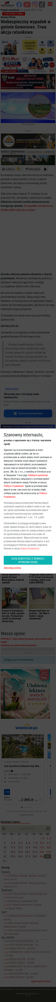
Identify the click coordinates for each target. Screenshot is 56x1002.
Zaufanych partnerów (37, 475)
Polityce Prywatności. (30, 548)
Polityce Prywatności (14, 486)
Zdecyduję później (12, 567)
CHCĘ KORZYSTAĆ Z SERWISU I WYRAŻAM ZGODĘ (28, 560)
